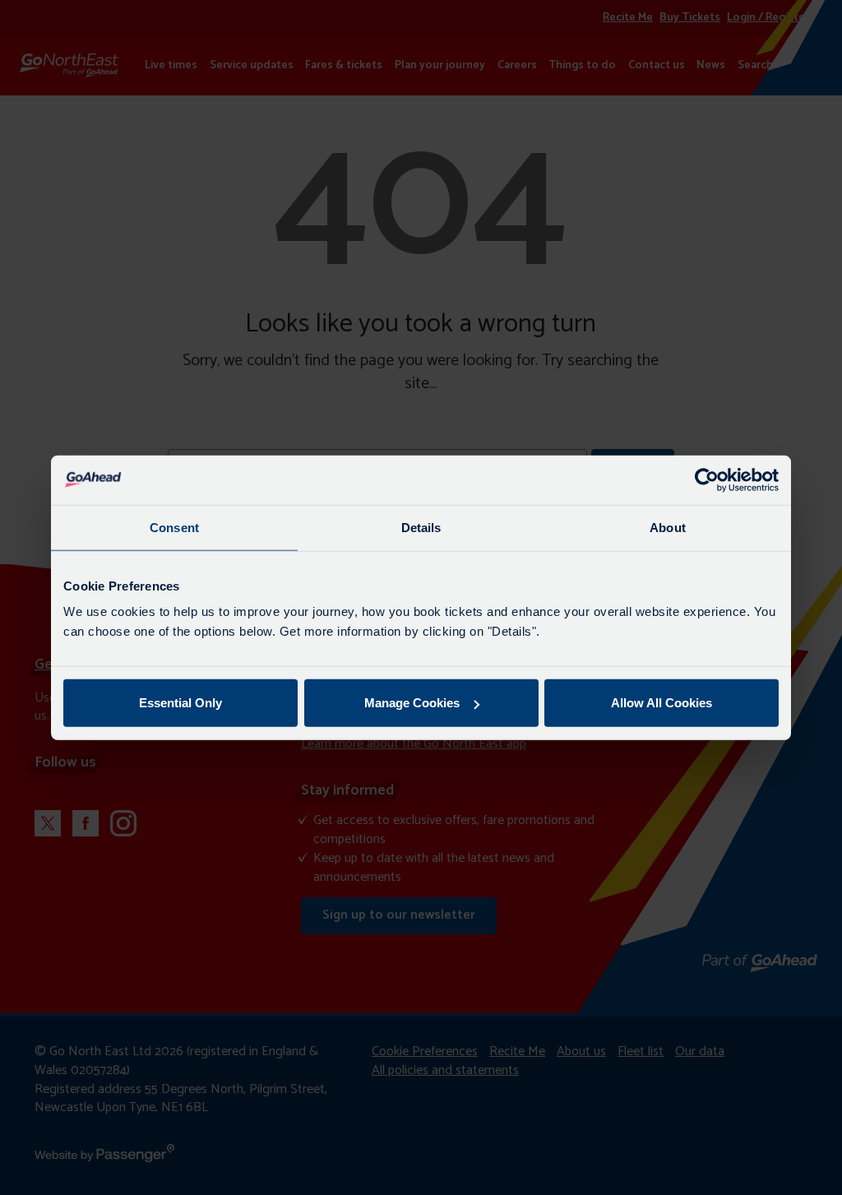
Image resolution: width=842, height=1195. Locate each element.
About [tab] (668, 527)
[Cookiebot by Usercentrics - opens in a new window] (707, 479)
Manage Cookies (412, 703)
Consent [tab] (174, 527)
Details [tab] (421, 527)
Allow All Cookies (661, 703)
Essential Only (180, 703)
